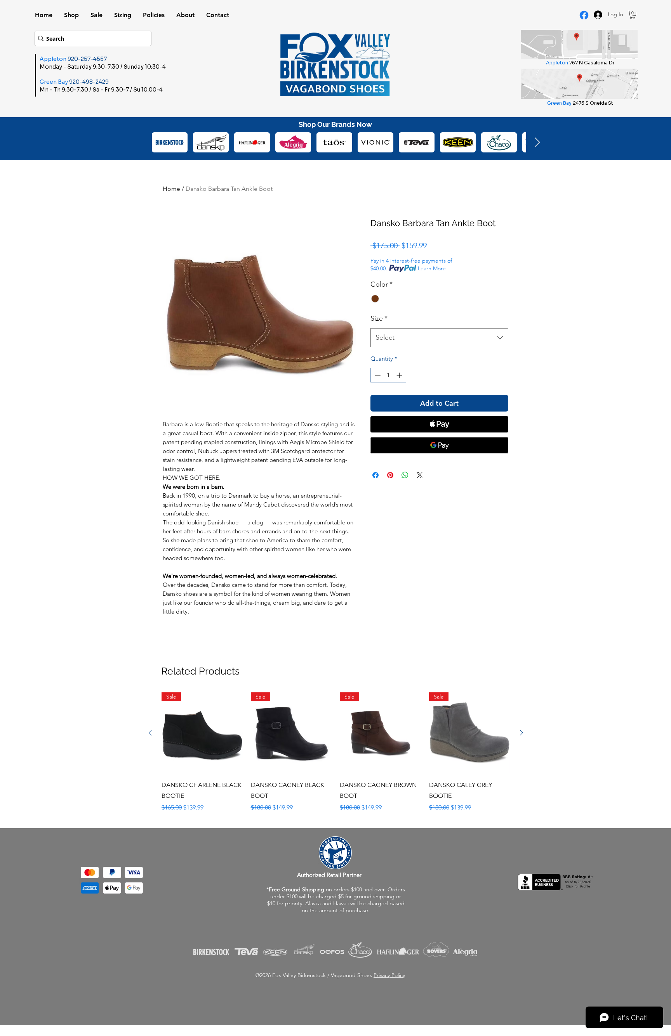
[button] (633, 15)
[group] (336, 752)
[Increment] (400, 375)
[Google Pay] (439, 445)
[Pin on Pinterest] (390, 475)
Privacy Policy (389, 975)
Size (379, 318)
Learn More (432, 268)
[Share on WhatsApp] (405, 475)
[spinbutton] (388, 375)
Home (171, 188)
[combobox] (439, 338)
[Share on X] (419, 475)
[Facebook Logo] (584, 15)
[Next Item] (537, 142)
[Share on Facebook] (375, 475)
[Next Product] (521, 732)
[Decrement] (377, 375)
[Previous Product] (150, 732)
